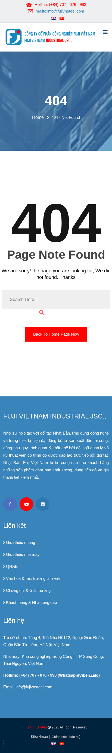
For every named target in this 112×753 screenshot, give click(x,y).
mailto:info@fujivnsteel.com (60, 11)
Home (39, 117)
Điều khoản (39, 737)
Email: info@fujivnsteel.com (27, 687)
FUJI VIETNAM (36, 727)
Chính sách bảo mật (66, 737)
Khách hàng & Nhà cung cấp (31, 602)
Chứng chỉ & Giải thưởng (28, 590)
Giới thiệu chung (20, 542)
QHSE (12, 566)
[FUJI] (52, 37)
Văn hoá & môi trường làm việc (33, 578)
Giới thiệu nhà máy (23, 554)
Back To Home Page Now (56, 334)
